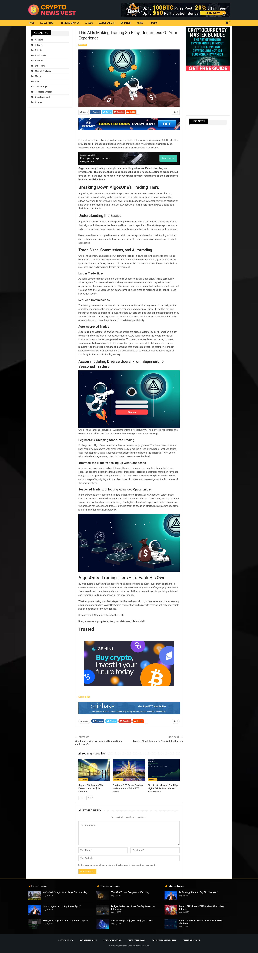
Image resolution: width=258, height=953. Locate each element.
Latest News (46, 23)
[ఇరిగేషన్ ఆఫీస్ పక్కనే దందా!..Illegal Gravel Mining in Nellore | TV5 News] (34, 896)
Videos (38, 102)
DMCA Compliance (136, 940)
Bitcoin (38, 50)
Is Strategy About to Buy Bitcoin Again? (62, 906)
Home (31, 23)
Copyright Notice (112, 940)
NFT (37, 81)
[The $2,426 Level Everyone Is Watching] (102, 896)
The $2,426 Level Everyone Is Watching (130, 892)
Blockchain (40, 55)
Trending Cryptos (70, 23)
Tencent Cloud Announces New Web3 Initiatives (158, 741)
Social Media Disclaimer (164, 940)
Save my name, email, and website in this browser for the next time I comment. (118, 865)
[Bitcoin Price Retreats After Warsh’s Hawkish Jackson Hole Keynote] (171, 924)
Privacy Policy (65, 940)
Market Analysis (43, 71)
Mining (139, 23)
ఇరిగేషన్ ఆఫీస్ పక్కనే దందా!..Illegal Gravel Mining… (66, 892)
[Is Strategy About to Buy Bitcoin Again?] (34, 910)
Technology (41, 86)
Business (82, 45)
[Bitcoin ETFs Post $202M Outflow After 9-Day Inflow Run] (171, 910)
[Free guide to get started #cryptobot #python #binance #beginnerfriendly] (34, 924)
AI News (89, 23)
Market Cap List (107, 23)
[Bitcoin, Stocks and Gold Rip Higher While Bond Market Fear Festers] (164, 770)
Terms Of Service (191, 940)
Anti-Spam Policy (88, 940)
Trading (153, 23)
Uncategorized (42, 97)
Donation (125, 23)
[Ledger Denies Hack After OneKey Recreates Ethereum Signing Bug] (102, 910)
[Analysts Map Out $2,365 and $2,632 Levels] (102, 924)
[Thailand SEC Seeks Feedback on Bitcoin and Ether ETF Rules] (129, 770)
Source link (84, 696)
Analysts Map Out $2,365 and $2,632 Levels (132, 920)
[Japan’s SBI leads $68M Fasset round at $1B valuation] (94, 770)
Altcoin (38, 45)
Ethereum (40, 66)
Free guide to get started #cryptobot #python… (66, 920)
